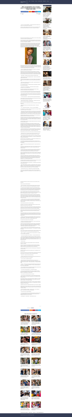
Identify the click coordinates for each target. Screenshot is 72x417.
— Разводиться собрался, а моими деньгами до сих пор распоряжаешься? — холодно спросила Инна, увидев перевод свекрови (36, 323)
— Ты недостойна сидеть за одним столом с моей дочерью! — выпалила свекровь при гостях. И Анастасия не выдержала (35, 376)
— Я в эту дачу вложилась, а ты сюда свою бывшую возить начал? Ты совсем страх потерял (36, 365)
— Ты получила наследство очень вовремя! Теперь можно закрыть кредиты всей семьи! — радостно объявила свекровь (24, 398)
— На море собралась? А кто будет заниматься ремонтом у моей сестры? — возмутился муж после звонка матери (25, 409)
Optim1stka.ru (23, 1)
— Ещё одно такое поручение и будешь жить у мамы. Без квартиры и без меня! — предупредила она (36, 344)
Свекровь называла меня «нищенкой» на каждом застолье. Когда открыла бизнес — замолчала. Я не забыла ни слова (47, 49)
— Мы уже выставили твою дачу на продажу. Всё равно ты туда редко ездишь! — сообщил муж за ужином (35, 398)
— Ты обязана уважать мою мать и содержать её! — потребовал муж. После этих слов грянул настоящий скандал (35, 387)
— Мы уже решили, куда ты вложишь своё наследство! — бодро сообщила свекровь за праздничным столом (35, 354)
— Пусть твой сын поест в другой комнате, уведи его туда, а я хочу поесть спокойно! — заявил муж (47, 128)
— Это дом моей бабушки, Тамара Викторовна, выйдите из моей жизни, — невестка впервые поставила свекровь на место (47, 88)
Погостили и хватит (46, 108)
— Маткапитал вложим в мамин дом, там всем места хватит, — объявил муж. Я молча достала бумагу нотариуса (47, 118)
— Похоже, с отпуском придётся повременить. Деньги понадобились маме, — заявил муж (25, 344)
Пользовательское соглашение (24, 412)
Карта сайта (34, 412)
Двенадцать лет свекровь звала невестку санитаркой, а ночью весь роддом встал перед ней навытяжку (47, 99)
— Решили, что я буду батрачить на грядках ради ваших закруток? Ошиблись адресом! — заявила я (24, 334)
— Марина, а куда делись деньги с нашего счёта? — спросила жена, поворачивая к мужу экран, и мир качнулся (47, 38)
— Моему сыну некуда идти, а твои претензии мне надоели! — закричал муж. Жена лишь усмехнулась (25, 376)
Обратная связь (30, 412)
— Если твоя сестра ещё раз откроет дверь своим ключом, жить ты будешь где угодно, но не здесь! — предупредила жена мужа (25, 354)
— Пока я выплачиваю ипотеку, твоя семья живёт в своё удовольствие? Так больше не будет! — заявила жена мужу (36, 334)
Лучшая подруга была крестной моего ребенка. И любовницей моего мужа (47, 78)
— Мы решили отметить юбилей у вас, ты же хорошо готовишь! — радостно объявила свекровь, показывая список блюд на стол (25, 387)
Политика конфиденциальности (40, 412)
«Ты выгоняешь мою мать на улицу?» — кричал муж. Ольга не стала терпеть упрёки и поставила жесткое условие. (47, 15)
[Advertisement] (31, 20)
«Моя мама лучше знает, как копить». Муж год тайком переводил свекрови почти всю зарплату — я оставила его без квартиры (47, 26)
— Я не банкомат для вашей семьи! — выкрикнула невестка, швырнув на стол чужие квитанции (36, 409)
